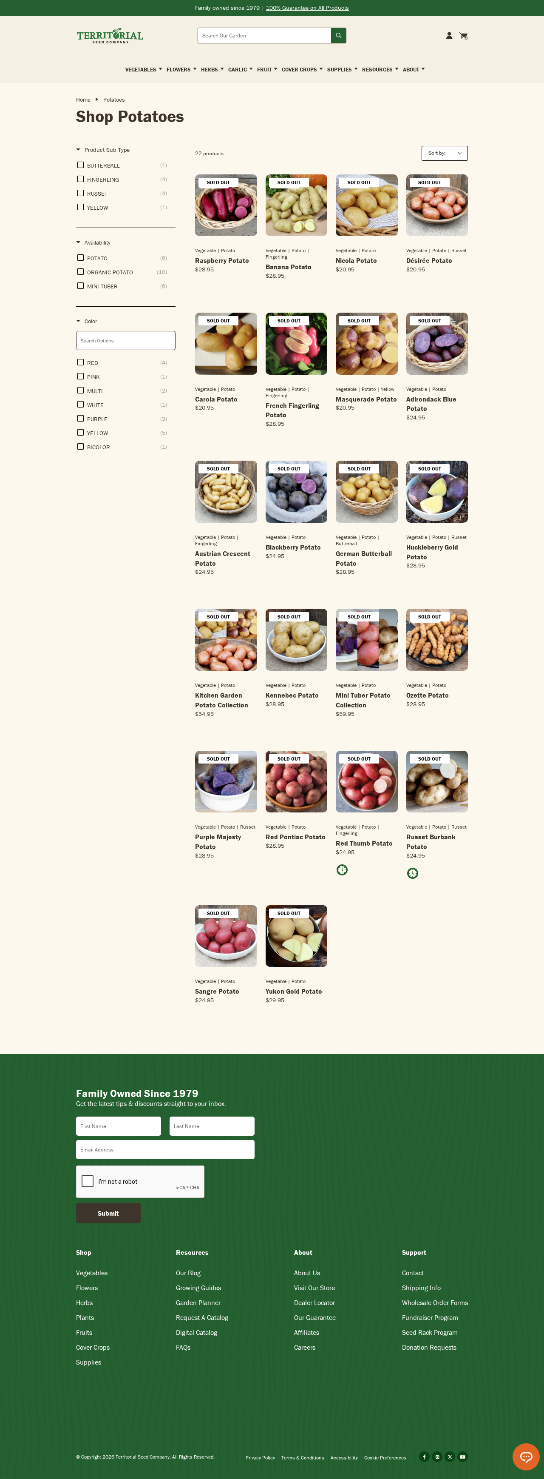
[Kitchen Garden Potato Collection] (226, 640)
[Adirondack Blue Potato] (437, 344)
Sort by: (436, 153)
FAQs (183, 1347)
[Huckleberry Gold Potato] (437, 492)
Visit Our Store (314, 1287)
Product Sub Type (107, 150)
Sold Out (225, 235)
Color (91, 321)
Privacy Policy (260, 1457)
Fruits (84, 1332)
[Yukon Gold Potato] (297, 936)
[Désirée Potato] (437, 205)
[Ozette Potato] (437, 640)
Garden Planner (198, 1302)
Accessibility (344, 1457)
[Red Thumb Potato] (367, 782)
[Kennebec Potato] (297, 640)
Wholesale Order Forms (435, 1302)
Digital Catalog (196, 1332)
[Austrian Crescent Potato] (226, 492)
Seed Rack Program (430, 1332)
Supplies (88, 1362)
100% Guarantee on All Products (307, 7)
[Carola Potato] (226, 344)
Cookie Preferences (385, 1457)
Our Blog (188, 1272)
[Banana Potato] (297, 205)
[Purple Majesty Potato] (226, 782)
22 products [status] (209, 153)
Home (83, 99)
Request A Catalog (202, 1317)
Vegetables (92, 1272)
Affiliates (306, 1332)
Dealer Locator (314, 1302)
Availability (97, 242)
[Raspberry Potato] (226, 205)
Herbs (84, 1302)
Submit (108, 1213)
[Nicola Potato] (367, 205)
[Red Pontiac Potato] (297, 782)
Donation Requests (429, 1347)
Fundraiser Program (430, 1317)
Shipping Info (421, 1287)
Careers (304, 1347)
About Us (307, 1272)
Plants (85, 1317)
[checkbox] (124, 165)
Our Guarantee (315, 1317)
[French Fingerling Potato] (297, 344)
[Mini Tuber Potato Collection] (367, 640)
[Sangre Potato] (226, 936)
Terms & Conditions (302, 1457)
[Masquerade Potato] (367, 344)
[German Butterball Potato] (367, 492)
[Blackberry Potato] (297, 492)
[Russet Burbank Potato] (437, 782)
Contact (413, 1272)
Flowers (87, 1287)
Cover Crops (93, 1347)
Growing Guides (198, 1287)
